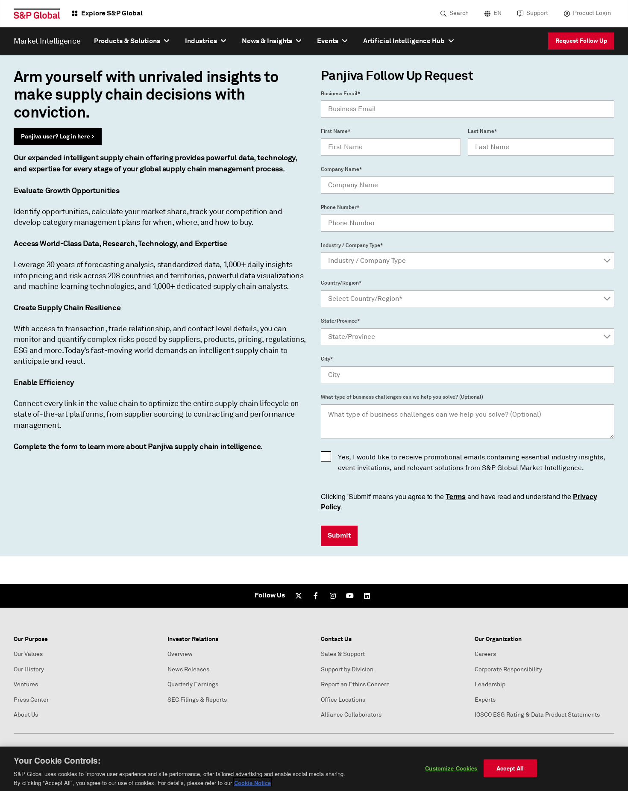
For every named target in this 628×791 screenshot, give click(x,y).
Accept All (510, 768)
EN (497, 13)
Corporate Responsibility (508, 669)
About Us (26, 714)
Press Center (31, 699)
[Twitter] (298, 596)
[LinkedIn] (367, 596)
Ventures (26, 684)
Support (537, 13)
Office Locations (343, 699)
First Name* (335, 131)
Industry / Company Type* (352, 245)
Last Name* (482, 131)
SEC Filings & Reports (197, 699)
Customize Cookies (451, 768)
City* (327, 359)
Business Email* (340, 93)
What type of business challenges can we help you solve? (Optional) (402, 397)
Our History (29, 669)
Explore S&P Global (112, 13)
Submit (339, 535)
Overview (180, 654)
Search (459, 13)
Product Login (592, 13)
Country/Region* (341, 282)
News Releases (188, 669)
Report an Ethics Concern (355, 684)
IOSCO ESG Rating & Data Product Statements (537, 714)
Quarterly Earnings (192, 684)
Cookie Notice (252, 782)
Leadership (490, 684)
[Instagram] (333, 596)
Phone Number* (340, 207)
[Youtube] (350, 596)
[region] (314, 769)
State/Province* (340, 321)
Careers (485, 654)
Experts (485, 699)
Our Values (28, 654)
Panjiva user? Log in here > (57, 136)
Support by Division (347, 669)
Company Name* (341, 169)
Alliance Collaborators (351, 714)
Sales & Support (343, 654)
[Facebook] (316, 596)
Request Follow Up (581, 40)
